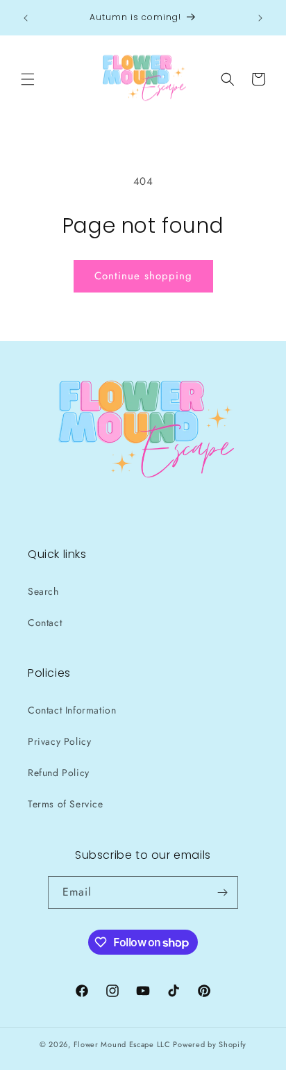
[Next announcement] (260, 18)
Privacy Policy (59, 741)
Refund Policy (59, 773)
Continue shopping (143, 275)
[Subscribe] (222, 892)
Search (43, 591)
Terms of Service (65, 804)
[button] (27, 79)
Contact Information (72, 710)
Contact (45, 622)
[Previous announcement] (25, 18)
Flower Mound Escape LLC (122, 1044)
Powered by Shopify (209, 1044)
